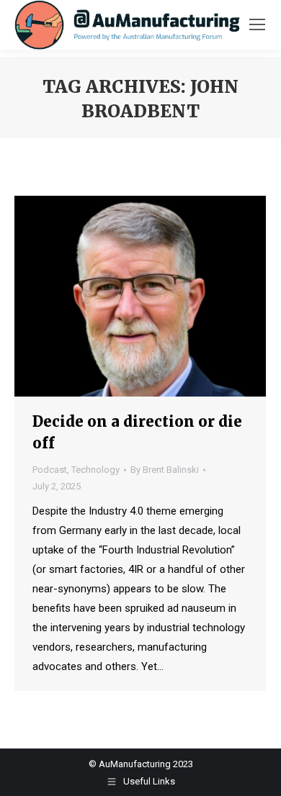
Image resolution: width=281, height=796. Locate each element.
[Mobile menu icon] (257, 24)
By (164, 469)
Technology (95, 469)
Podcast (49, 469)
